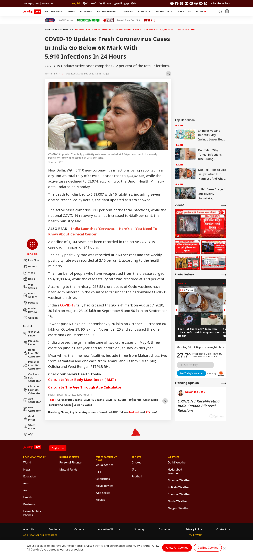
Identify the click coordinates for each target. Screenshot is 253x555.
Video (31, 272)
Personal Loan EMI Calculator (34, 365)
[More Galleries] (223, 274)
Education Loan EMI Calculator (34, 390)
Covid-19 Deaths (94, 399)
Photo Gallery (32, 295)
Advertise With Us (109, 529)
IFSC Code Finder (34, 333)
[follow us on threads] (182, 3)
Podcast (33, 302)
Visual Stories (104, 465)
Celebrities (103, 479)
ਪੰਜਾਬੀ (102, 3)
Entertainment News (106, 458)
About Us (28, 529)
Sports (128, 11)
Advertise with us (220, 3)
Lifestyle (144, 11)
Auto (26, 490)
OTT (98, 472)
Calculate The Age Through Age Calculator (85, 387)
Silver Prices (31, 426)
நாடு (126, 3)
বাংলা (109, 3)
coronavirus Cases (60, 404)
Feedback (54, 529)
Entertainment (107, 11)
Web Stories (32, 286)
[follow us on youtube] (186, 3)
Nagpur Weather (179, 508)
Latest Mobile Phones (32, 513)
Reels (31, 278)
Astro (26, 483)
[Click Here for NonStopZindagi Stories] (88, 20)
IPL (134, 469)
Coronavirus (150, 399)
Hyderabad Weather (175, 471)
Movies (100, 500)
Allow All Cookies (177, 547)
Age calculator (34, 400)
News (71, 11)
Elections (184, 11)
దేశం (133, 3)
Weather (174, 457)
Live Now (33, 260)
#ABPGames (66, 20)
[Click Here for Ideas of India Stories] (108, 20)
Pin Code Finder (33, 342)
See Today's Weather (191, 373)
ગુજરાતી (118, 3)
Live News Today (34, 457)
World (27, 462)
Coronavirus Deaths (69, 399)
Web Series (103, 493)
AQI (30, 434)
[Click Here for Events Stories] (149, 20)
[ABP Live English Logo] (32, 11)
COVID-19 (67, 305)
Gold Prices (31, 418)
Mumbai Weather (179, 480)
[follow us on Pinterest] (196, 3)
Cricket (136, 462)
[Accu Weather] (221, 373)
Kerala (137, 399)
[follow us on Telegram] (201, 3)
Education (29, 476)
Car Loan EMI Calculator (34, 377)
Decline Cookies (207, 547)
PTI (61, 73)
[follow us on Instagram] (191, 3)
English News (53, 11)
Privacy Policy (194, 529)
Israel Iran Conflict (128, 20)
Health (67, 29)
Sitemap (139, 529)
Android (133, 412)
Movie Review (32, 310)
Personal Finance (70, 462)
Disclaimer (165, 529)
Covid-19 (111, 399)
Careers (79, 529)
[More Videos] (223, 205)
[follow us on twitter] (172, 3)
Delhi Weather (177, 462)
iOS (147, 412)
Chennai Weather (179, 494)
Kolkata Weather (178, 487)
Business (86, 11)
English (76, 3)
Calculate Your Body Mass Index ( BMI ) (82, 379)
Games (32, 266)
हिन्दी (85, 3)
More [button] (199, 11)
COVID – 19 (124, 399)
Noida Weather (177, 501)
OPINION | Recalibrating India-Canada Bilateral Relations (198, 406)
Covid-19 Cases (82, 404)
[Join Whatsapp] (206, 3)
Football (137, 476)
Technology (164, 11)
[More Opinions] (223, 383)
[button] (32, 247)
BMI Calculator (34, 409)
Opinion (33, 317)
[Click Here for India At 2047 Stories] (50, 20)
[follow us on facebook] (177, 3)
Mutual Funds (68, 469)
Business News (69, 457)
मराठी (93, 3)
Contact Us (223, 529)
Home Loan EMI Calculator (34, 353)
